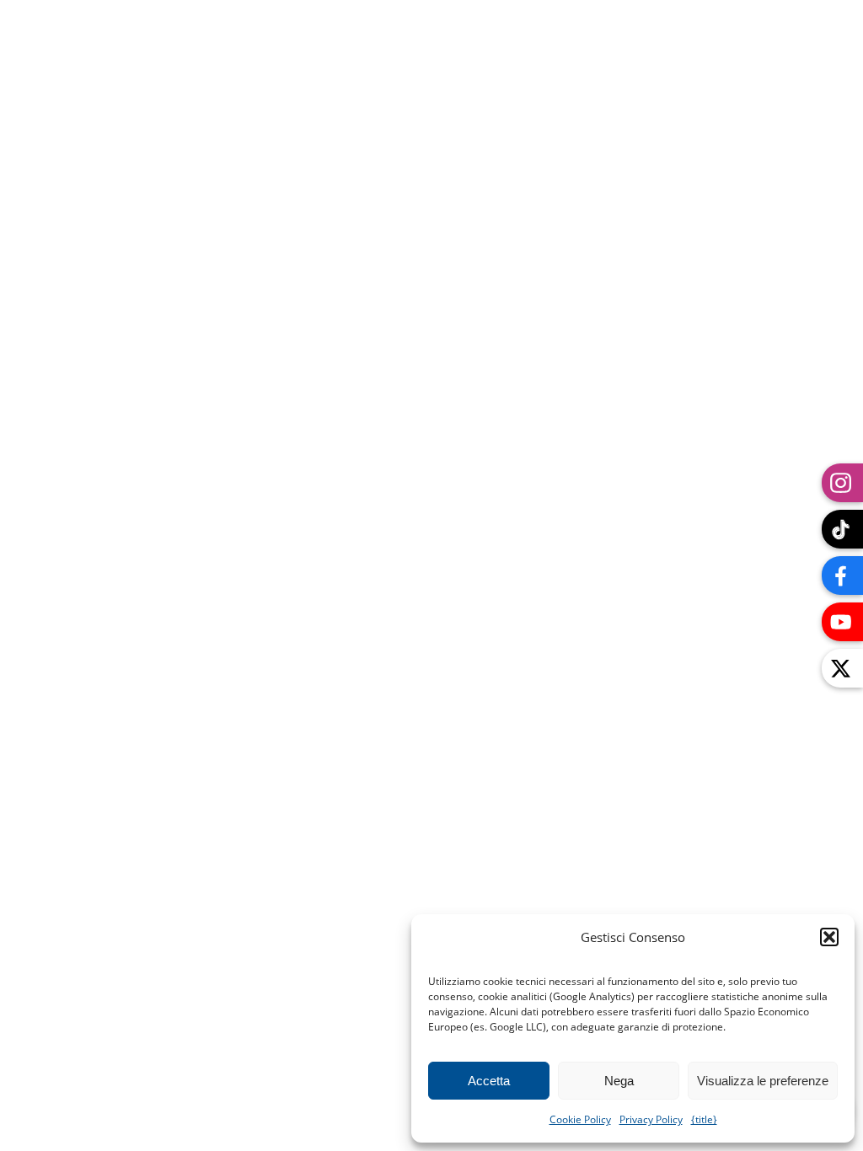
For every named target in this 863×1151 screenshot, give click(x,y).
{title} (704, 1119)
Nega (619, 1080)
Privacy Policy (651, 1119)
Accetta (489, 1080)
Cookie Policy (580, 1119)
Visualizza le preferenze (762, 1080)
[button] (829, 937)
